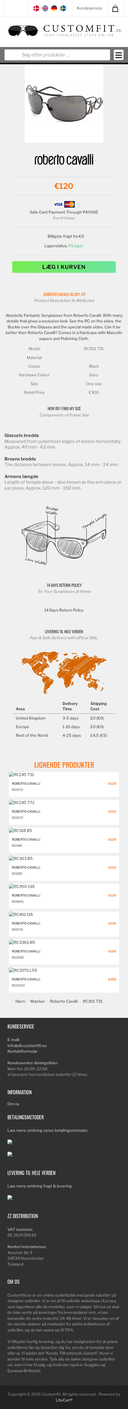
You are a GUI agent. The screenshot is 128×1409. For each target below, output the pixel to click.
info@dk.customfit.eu (27, 1045)
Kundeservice (89, 8)
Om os (13, 1103)
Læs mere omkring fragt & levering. (40, 1186)
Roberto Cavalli (56, 294)
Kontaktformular (22, 1051)
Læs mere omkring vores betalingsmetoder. (47, 1130)
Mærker (37, 1001)
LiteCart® (64, 1400)
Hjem (20, 1001)
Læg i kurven (64, 267)
